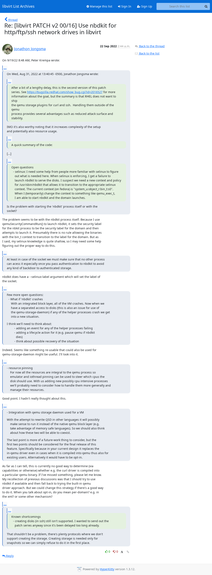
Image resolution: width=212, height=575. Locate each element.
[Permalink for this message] (128, 552)
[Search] (206, 6)
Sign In (125, 6)
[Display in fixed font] (122, 552)
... (5, 68)
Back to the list (148, 53)
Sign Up (146, 6)
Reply (9, 556)
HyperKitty (107, 569)
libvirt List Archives (18, 6)
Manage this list (100, 6)
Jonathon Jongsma (30, 48)
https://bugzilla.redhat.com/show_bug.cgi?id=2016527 (64, 92)
